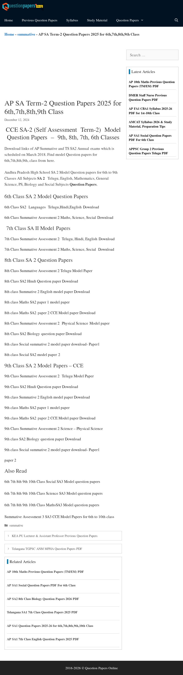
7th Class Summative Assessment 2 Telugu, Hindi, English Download (59, 238)
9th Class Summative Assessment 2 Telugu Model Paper (49, 375)
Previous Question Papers (39, 20)
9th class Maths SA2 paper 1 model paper (37, 407)
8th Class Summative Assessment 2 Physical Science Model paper (57, 323)
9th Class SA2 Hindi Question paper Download (41, 386)
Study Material (97, 20)
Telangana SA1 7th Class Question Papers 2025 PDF (42, 612)
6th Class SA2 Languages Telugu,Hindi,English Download (51, 206)
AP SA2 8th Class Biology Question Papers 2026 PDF (43, 598)
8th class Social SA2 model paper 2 (32, 354)
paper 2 (10, 460)
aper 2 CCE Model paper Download (68, 312)
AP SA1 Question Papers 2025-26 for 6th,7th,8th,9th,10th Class (50, 625)
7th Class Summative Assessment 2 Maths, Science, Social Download (60, 249)
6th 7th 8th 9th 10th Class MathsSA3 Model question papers (51, 504)
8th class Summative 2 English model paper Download (47, 291)
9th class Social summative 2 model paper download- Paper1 (52, 449)
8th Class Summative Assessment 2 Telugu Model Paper (48, 270)
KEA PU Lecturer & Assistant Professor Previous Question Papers (55, 536)
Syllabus (72, 20)
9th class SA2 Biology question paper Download (43, 438)
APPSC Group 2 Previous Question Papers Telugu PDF (148, 151)
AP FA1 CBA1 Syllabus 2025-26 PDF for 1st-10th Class (150, 110)
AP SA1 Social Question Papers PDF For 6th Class (41, 585)
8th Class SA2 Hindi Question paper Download (41, 281)
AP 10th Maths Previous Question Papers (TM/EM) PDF (45, 571)
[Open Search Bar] (176, 20)
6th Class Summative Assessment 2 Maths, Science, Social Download (60, 217)
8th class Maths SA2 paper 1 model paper (37, 302)
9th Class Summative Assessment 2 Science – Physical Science (53, 428)
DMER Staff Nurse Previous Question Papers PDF (148, 97)
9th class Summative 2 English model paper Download (47, 397)
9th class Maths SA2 (20, 418)
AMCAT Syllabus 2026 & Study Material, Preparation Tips (150, 124)
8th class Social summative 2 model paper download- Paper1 (52, 344)
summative (26, 34)
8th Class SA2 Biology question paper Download (43, 333)
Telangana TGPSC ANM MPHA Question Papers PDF (47, 549)
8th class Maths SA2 (20, 312)
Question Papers (127, 20)
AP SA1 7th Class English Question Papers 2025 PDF (43, 639)
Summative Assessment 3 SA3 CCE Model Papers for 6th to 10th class (59, 516)
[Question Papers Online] (24, 6)
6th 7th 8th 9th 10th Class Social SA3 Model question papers (52, 481)
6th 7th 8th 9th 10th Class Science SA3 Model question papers (53, 493)
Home (8, 20)
